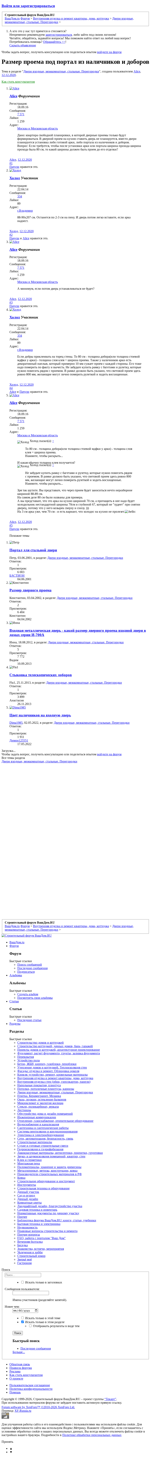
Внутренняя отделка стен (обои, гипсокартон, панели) (53, 1081)
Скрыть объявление (22, 45)
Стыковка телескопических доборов (40, 675)
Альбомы (15, 975)
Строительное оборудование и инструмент (46, 1181)
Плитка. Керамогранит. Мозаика (39, 1096)
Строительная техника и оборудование (43, 1188)
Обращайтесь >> (54, 41)
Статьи (14, 1001)
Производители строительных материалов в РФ (49, 1174)
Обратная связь (19, 1364)
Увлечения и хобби (30, 1252)
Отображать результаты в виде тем (55, 1326)
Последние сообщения (32, 968)
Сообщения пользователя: (22, 1289)
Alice (137, 71)
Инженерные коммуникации (36, 1117)
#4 (11, 388)
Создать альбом (27, 994)
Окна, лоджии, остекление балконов (41, 1099)
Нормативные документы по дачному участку (48, 1213)
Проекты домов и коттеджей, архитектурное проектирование (58, 1049)
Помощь (15, 1392)
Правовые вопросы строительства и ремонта (47, 1231)
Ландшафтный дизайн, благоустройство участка (49, 1206)
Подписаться (26, 971)
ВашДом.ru (16, 942)
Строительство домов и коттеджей (40, 1042)
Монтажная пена (28, 1163)
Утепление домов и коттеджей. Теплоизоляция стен (52, 1067)
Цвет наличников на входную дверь (40, 715)
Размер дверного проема (30, 590)
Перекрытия (25, 1056)
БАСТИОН (17, 575)
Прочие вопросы (28, 1234)
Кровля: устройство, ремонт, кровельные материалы (52, 1074)
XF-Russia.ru (23, 1410)
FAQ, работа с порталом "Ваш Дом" (41, 1238)
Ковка (21, 1177)
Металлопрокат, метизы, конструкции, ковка (47, 1170)
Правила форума (20, 1368)
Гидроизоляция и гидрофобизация (40, 1149)
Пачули (14, 166)
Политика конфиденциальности (30, 1388)
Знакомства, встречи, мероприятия (40, 1248)
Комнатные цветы (29, 1202)
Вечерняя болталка (30, 1241)
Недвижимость (27, 1227)
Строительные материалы (34, 1142)
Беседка (22, 1245)
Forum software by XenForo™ (38, 1407)
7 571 (20, 114)
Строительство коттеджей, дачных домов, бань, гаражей (55, 1046)
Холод (14, 178)
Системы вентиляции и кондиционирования (47, 1131)
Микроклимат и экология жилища (40, 1103)
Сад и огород (26, 1195)
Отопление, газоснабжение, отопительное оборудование (55, 1120)
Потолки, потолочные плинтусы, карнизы (45, 1088)
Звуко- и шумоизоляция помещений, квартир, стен (51, 1156)
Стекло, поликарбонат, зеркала (38, 1106)
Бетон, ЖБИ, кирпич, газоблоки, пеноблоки (46, 1064)
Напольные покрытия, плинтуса (39, 1085)
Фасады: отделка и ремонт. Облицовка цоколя (48, 1071)
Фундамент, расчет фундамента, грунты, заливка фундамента (58, 1053)
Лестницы (24, 1110)
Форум (14, 946)
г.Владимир (25, 210)
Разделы (14, 1023)
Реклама (14, 1371)
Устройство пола (28, 1060)
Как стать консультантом (18, 81)
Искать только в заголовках (43, 1282)
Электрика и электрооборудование (40, 1135)
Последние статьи (29, 1020)
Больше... (19, 1352)
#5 (11, 525)
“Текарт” (110, 1399)
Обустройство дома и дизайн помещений (45, 1113)
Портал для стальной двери (33, 550)
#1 (11, 163)
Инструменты (26, 1184)
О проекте (16, 1378)
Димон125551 (18, 740)
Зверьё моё (24, 1259)
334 (19, 196)
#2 (11, 234)
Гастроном (24, 1263)
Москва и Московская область (37, 128)
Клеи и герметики (29, 1160)
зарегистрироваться (58, 34)
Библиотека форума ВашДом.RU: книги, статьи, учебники (56, 1220)
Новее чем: (12, 1306)
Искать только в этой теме (42, 1318)
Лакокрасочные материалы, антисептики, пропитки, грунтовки (60, 1152)
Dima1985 (16, 722)
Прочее (22, 1216)
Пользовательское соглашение (29, 1385)
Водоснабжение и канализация (38, 1124)
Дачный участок (28, 1192)
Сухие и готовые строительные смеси (42, 1145)
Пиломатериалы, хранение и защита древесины (49, 1167)
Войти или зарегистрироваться (28, 6)
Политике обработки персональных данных (92, 1435)
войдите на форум (109, 52)
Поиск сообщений (29, 964)
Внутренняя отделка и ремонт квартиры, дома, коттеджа (55, 1078)
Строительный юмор (31, 1256)
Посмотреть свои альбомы (35, 997)
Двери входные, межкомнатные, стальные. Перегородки (61, 71)
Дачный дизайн (27, 1199)
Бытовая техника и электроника (38, 1224)
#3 (11, 302)
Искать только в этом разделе (44, 1322)
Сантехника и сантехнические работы (43, 1128)
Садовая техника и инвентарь (37, 1209)
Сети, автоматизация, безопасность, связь (45, 1138)
